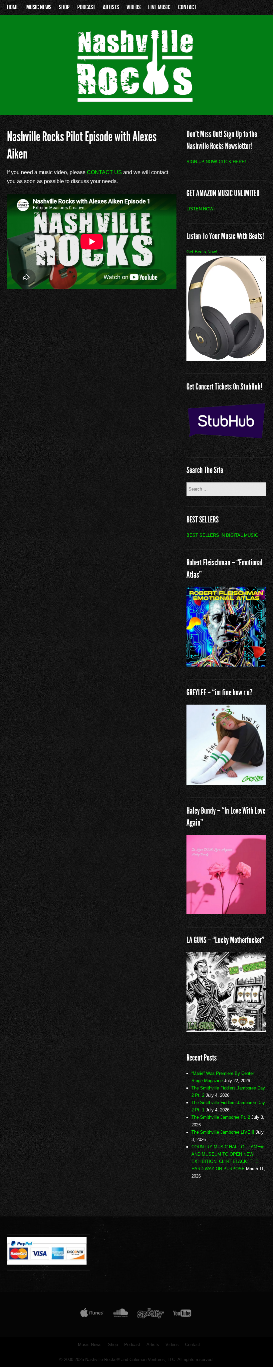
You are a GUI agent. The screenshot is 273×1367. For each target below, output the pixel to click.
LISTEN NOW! (200, 208)
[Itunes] (92, 1314)
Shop (64, 7)
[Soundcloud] (120, 1314)
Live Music (159, 7)
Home (13, 7)
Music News (38, 7)
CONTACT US (104, 172)
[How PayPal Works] (47, 1263)
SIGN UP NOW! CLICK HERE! (216, 161)
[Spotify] (151, 1314)
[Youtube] (182, 1314)
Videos (133, 7)
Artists (111, 7)
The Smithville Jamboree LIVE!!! (222, 1132)
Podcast (86, 7)
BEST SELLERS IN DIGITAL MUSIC (222, 535)
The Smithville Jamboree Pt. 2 (220, 1117)
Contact (187, 7)
